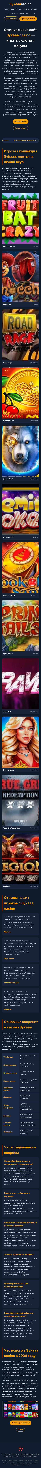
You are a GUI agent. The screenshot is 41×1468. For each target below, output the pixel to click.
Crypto (18, 9)
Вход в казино (20, 128)
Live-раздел (9, 9)
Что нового (30, 13)
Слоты (21, 13)
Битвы (34, 9)
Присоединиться (28, 19)
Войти (20, 1429)
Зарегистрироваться (20, 1423)
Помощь (26, 9)
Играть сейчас (20, 121)
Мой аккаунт (11, 19)
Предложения (11, 13)
